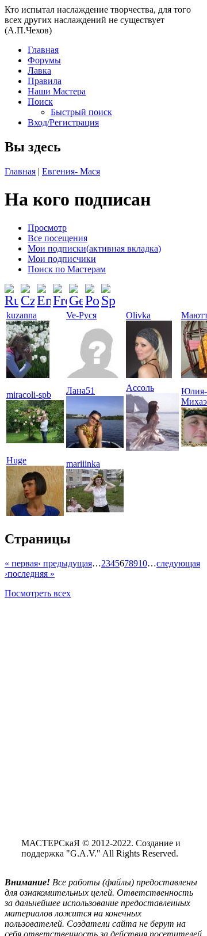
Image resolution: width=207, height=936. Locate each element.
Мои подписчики (62, 259)
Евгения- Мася (71, 171)
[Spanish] (108, 291)
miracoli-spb (28, 394)
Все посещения (57, 238)
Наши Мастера (57, 91)
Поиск (40, 101)
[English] (44, 291)
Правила (45, 81)
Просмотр (47, 228)
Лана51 (80, 390)
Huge (16, 460)
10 (142, 563)
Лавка (39, 70)
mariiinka (83, 464)
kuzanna (21, 315)
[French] (60, 291)
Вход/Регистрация (63, 122)
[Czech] (27, 291)
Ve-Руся (81, 315)
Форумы (44, 60)
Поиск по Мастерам (67, 269)
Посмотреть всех (38, 593)
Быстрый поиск (81, 112)
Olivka (138, 315)
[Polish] (92, 291)
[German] (76, 291)
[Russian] (11, 291)
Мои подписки (94, 248)
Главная (43, 50)
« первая (21, 563)
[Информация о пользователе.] (27, 375)
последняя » (31, 574)
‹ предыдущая (65, 563)
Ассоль (140, 388)
